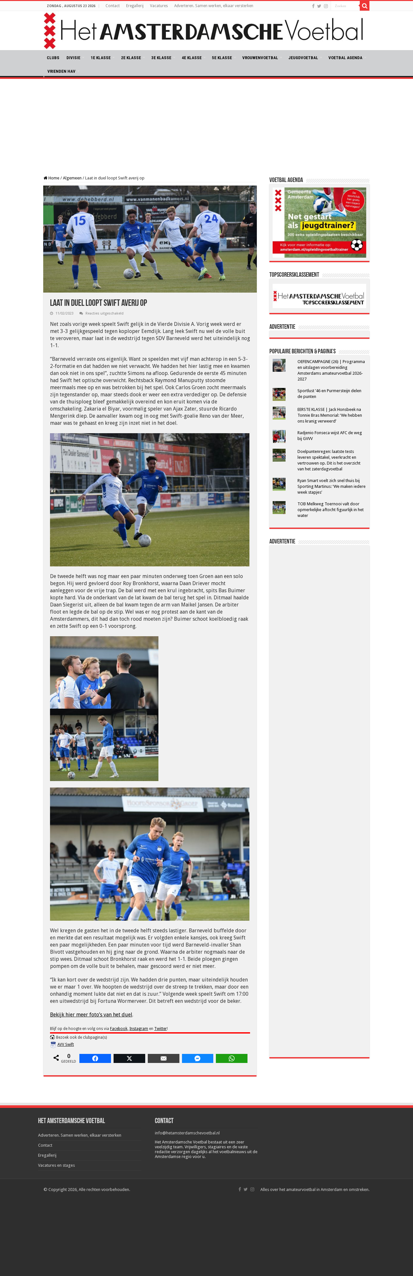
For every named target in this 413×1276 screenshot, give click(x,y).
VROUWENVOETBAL (260, 57)
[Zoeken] (364, 6)
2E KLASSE (131, 57)
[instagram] (325, 6)
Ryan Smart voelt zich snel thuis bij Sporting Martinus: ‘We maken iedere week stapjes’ (331, 486)
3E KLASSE (161, 57)
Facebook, (119, 1028)
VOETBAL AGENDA (345, 57)
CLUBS (53, 57)
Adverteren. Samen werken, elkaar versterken (213, 6)
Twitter (160, 1028)
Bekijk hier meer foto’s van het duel (91, 1015)
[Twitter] (319, 6)
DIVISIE (73, 57)
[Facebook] (313, 6)
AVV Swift (65, 1044)
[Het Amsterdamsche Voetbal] (206, 30)
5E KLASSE (222, 57)
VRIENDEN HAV (61, 71)
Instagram (138, 1028)
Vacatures (159, 6)
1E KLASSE (101, 57)
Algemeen (72, 178)
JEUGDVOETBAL (303, 57)
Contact (113, 6)
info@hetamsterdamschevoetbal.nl (187, 1133)
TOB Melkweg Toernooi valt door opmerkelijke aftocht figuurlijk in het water (330, 509)
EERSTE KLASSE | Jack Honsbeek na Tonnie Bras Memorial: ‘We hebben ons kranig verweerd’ (329, 415)
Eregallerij (135, 6)
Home (53, 178)
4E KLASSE (192, 57)
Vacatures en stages (56, 1165)
